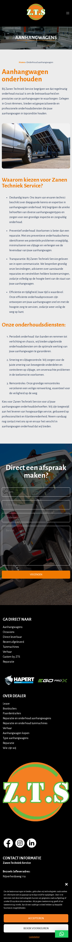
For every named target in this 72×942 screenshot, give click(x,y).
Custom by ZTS (11, 656)
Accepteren (36, 918)
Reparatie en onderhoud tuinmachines (25, 723)
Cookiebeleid (34, 937)
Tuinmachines (11, 646)
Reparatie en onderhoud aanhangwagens (27, 718)
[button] (66, 884)
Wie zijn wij (9, 747)
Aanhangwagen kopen (16, 733)
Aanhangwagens (13, 627)
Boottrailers (10, 708)
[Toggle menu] (67, 13)
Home (22, 62)
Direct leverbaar (12, 636)
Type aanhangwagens (15, 738)
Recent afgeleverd (13, 641)
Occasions (8, 632)
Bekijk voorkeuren (36, 928)
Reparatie (8, 661)
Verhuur (7, 651)
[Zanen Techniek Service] (36, 13)
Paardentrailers (12, 713)
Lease (6, 703)
